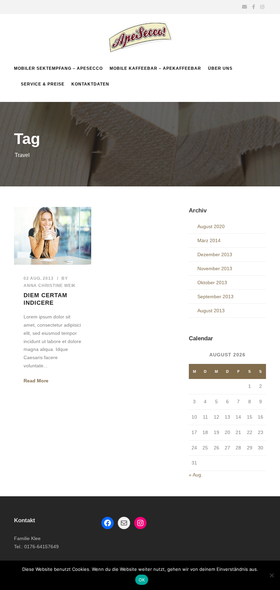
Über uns (220, 68)
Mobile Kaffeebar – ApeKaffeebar (155, 68)
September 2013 (215, 296)
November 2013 (214, 268)
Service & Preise (43, 84)
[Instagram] (140, 523)
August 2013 (211, 310)
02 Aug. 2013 (39, 278)
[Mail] (124, 523)
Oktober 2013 (212, 282)
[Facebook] (107, 523)
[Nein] (271, 575)
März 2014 (209, 240)
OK (142, 579)
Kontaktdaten (90, 84)
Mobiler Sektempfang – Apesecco (58, 68)
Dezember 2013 (214, 254)
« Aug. (195, 474)
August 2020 (211, 226)
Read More (36, 380)
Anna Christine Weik (50, 285)
